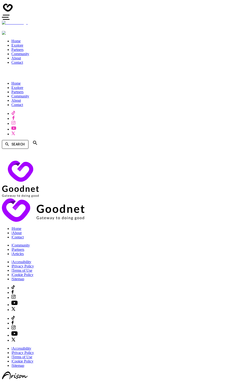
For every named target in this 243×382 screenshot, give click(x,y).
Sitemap (17, 279)
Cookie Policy (22, 275)
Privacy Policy (22, 266)
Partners (17, 249)
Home (16, 229)
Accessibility (21, 262)
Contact (17, 237)
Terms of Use (21, 270)
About (16, 233)
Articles (17, 254)
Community (20, 245)
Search (18, 144)
